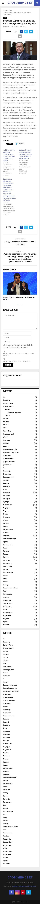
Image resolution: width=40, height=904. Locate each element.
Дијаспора (7, 455)
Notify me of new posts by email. (16, 361)
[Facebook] (11, 892)
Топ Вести (6, 597)
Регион (5, 557)
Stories (5, 425)
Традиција (7, 600)
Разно (5, 548)
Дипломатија (8, 458)
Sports (7, 415)
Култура (6, 502)
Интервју (6, 483)
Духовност (7, 465)
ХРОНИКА (6, 625)
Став (5, 579)
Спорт (5, 575)
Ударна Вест (7, 603)
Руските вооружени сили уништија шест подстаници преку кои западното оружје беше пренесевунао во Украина (20, 257)
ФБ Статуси (7, 606)
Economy (6, 400)
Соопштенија (8, 572)
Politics (6, 418)
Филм (5, 609)
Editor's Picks (8, 403)
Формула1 (7, 616)
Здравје (6, 480)
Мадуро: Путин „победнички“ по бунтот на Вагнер (19, 298)
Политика (6, 535)
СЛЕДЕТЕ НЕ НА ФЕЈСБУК (12, 375)
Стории (5, 582)
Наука (5, 526)
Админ (7, 26)
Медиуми (6, 508)
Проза (5, 542)
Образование (8, 529)
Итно (5, 489)
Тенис (5, 591)
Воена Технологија (10, 449)
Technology (7, 431)
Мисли (5, 514)
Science (6, 422)
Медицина (7, 511)
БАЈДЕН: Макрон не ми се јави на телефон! (20, 243)
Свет (5, 17)
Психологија (7, 545)
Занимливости (8, 477)
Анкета (5, 446)
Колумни (6, 492)
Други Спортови (9, 461)
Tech (5, 428)
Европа (5, 468)
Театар (5, 585)
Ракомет (6, 551)
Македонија (7, 505)
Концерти (6, 495)
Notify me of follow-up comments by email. (18, 354)
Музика (6, 520)
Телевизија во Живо (10, 588)
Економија (7, 474)
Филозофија (7, 612)
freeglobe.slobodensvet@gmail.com (24, 886)
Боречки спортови (14, 412)
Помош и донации (10, 539)
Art (4, 397)
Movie (7, 409)
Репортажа (7, 563)
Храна (5, 622)
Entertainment (8, 406)
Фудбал (6, 619)
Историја (6, 486)
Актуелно (6, 440)
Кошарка (6, 499)
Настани (6, 523)
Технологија (7, 594)
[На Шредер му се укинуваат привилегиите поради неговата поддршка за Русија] (11, 162)
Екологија (7, 471)
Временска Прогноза (11, 452)
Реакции (6, 554)
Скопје (5, 569)
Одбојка (6, 532)
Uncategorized (8, 434)
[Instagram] (17, 892)
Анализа (6, 443)
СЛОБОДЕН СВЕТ (20, 3)
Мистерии (6, 517)
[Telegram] (28, 892)
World (5, 437)
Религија (6, 560)
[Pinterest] (23, 892)
